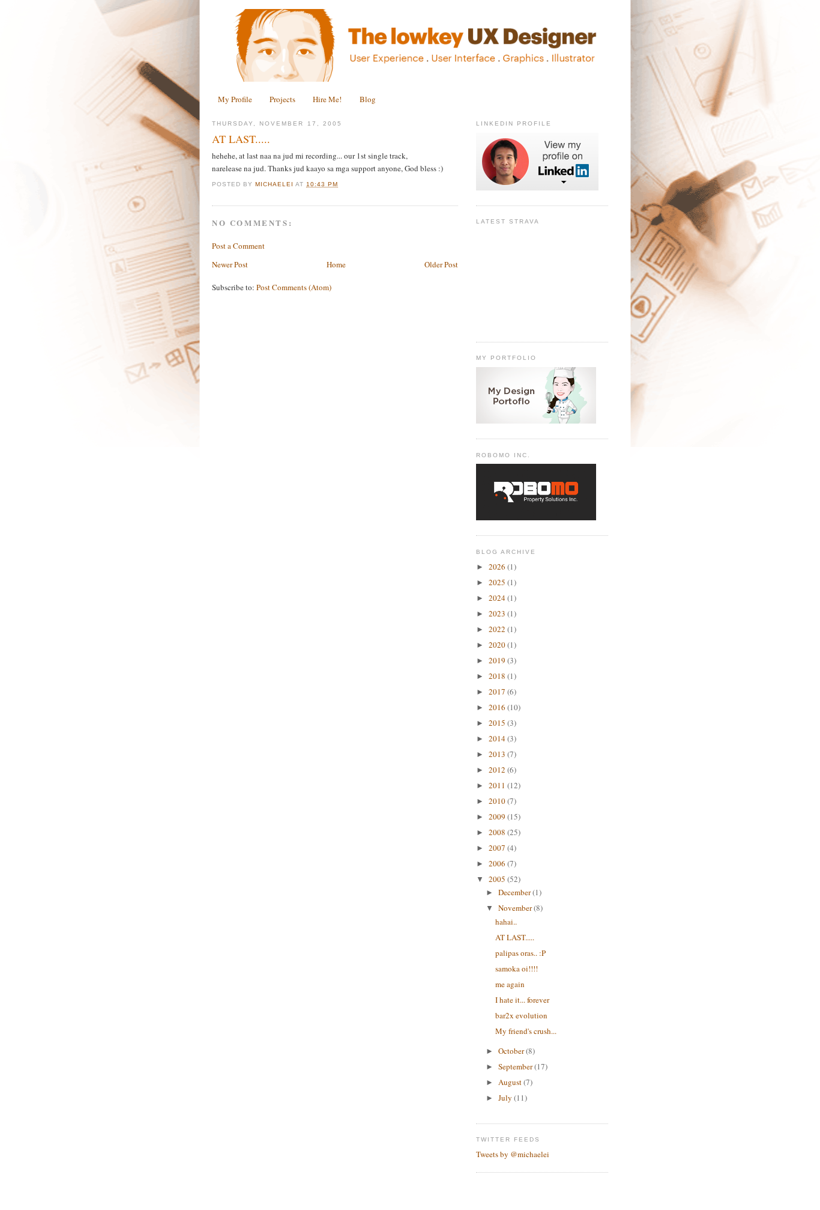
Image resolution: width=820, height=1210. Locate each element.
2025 (498, 582)
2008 (498, 832)
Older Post (441, 264)
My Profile (235, 99)
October (512, 1050)
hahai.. (506, 921)
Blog (368, 99)
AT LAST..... (514, 937)
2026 (498, 566)
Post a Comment (238, 245)
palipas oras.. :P (520, 952)
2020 (498, 644)
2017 (498, 691)
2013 (498, 754)
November (516, 907)
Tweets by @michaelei (512, 1154)
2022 (498, 629)
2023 (498, 613)
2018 (498, 675)
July (506, 1097)
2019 (498, 660)
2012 (498, 769)
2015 (498, 722)
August (510, 1082)
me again (510, 984)
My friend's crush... (525, 1031)
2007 (498, 847)
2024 (498, 597)
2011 (498, 785)
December (515, 892)
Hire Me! (327, 99)
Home (336, 264)
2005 (498, 879)
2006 (498, 863)
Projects (282, 99)
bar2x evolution (521, 1015)
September (516, 1066)
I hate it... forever (522, 999)
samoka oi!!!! (516, 968)
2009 (498, 816)
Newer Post (230, 264)
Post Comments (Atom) (293, 287)
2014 (498, 738)
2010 (498, 800)
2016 (498, 707)
